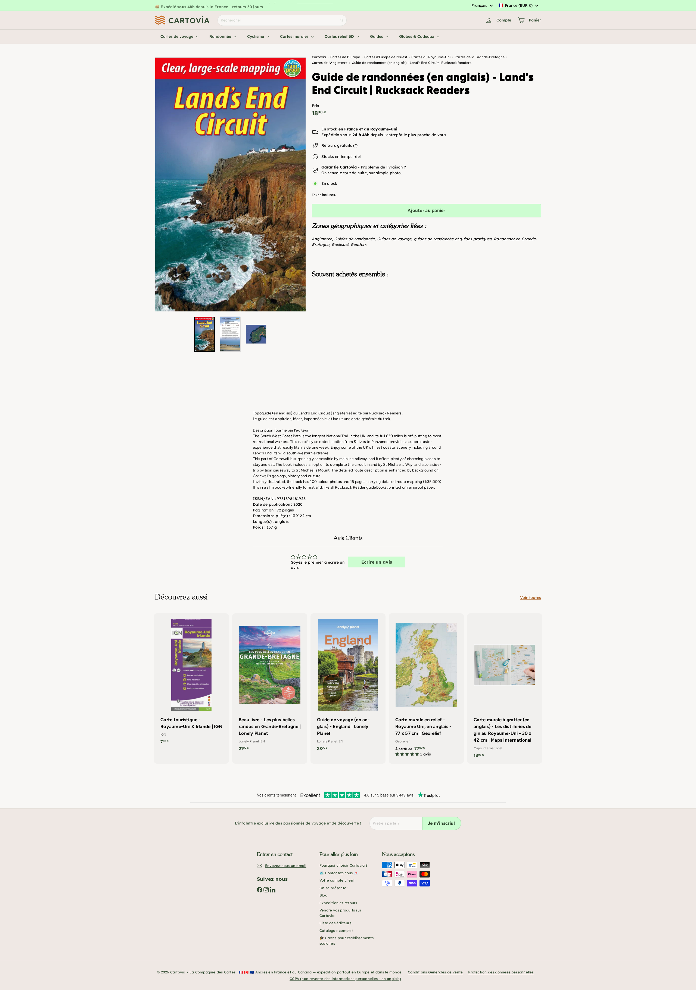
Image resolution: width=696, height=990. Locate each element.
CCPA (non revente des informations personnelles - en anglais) (345, 978)
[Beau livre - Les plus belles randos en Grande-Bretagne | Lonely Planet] (269, 685)
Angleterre (322, 238)
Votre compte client (337, 880)
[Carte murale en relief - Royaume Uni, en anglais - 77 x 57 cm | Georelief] (426, 688)
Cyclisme (256, 36)
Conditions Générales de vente (435, 972)
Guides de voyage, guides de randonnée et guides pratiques (434, 238)
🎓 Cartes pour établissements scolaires (346, 940)
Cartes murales (295, 36)
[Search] (341, 20)
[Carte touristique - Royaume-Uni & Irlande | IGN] (191, 681)
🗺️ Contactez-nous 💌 (338, 873)
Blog (323, 895)
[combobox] (482, 5)
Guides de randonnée (354, 238)
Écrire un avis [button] (376, 562)
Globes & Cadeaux (417, 36)
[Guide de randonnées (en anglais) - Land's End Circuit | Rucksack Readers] (426, 309)
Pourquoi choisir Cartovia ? (343, 865)
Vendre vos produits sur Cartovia (340, 913)
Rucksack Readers (349, 244)
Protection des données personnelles (500, 972)
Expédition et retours (338, 903)
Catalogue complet (336, 930)
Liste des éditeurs (335, 923)
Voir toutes (530, 597)
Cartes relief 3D (340, 36)
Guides (377, 36)
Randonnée (220, 36)
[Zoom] (230, 184)
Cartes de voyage (177, 36)
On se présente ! (333, 888)
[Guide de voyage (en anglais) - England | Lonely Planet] (348, 685)
